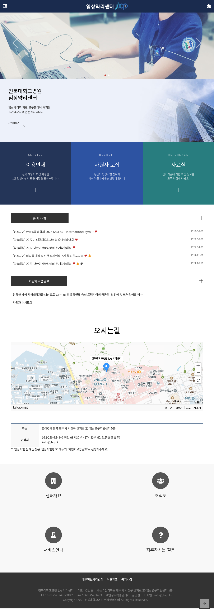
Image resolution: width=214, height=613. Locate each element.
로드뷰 (168, 407)
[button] (105, 75)
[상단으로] (204, 603)
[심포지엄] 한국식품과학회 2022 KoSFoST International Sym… (53, 232)
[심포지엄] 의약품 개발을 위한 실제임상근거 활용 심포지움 (48, 256)
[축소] (198, 372)
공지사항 (126, 579)
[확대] (198, 365)
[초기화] (198, 380)
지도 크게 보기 (193, 407)
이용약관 (112, 579)
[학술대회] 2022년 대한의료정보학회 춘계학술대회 (43, 240)
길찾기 (179, 407)
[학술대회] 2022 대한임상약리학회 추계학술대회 (42, 248)
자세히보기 (14, 122)
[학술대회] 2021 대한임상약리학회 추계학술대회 (42, 264)
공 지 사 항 (39, 218)
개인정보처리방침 (92, 579)
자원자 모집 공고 (39, 281)
